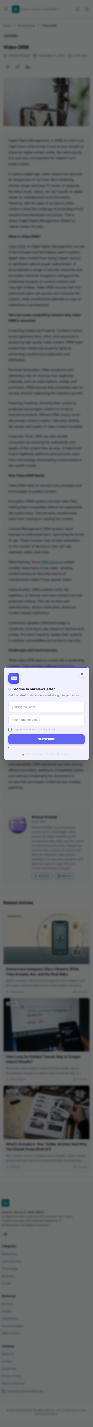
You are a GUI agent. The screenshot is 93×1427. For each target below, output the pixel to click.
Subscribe (46, 739)
